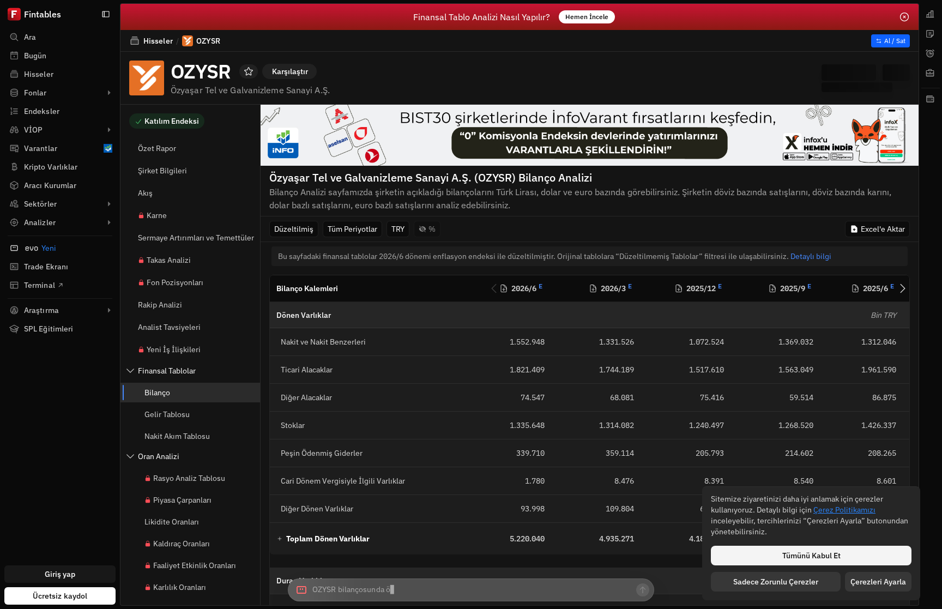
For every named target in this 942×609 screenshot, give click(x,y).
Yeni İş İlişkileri (174, 349)
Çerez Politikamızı (844, 510)
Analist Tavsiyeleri (169, 327)
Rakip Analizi (160, 305)
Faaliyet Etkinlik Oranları (194, 565)
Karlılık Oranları (179, 587)
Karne (157, 215)
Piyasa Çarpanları (182, 500)
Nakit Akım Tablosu (177, 436)
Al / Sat (894, 41)
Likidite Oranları (171, 522)
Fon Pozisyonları (175, 282)
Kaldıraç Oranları (181, 543)
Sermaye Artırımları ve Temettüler (196, 238)
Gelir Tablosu (167, 414)
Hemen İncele (586, 17)
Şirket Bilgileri (162, 171)
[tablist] (930, 304)
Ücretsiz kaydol (60, 596)
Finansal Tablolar (167, 371)
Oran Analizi (158, 456)
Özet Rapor (157, 148)
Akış (145, 193)
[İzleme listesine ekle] (248, 71)
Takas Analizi (169, 260)
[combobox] (471, 590)
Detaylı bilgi (810, 256)
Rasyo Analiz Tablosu (189, 478)
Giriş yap (60, 574)
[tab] (930, 14)
